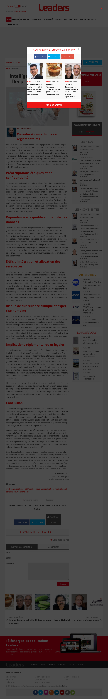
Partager (41, 56)
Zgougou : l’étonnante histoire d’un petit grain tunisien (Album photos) (53, 89)
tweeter (55, 56)
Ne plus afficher (54, 104)
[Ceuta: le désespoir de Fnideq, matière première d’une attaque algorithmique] (73, 71)
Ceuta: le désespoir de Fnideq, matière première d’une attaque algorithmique (71, 90)
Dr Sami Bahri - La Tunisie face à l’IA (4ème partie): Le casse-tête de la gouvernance (34, 89)
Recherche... (78, 8)
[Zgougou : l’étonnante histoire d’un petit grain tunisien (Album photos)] (54, 71)
